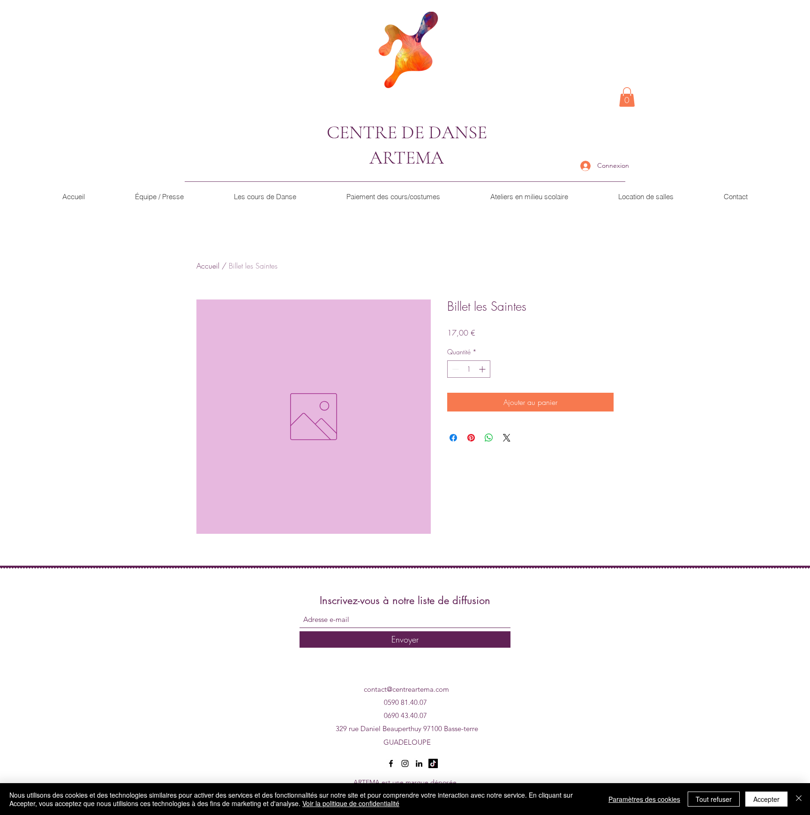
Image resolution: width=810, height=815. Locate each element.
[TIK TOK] (433, 763)
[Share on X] (506, 437)
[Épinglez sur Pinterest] (471, 437)
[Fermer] (798, 799)
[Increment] (483, 369)
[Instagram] (405, 763)
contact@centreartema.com (406, 689)
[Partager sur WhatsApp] (489, 437)
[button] (627, 97)
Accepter (766, 799)
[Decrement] (454, 369)
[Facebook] (391, 763)
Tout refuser (714, 799)
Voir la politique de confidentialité (350, 803)
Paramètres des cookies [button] (644, 799)
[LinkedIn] (419, 763)
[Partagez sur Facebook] (453, 437)
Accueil (207, 266)
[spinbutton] (468, 369)
